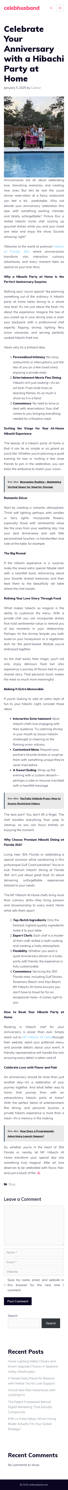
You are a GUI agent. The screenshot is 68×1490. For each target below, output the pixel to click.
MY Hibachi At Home (38, 1037)
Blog (12, 1184)
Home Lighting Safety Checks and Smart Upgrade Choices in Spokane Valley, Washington (33, 1366)
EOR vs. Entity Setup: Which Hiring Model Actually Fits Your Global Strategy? (32, 1424)
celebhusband (22, 7)
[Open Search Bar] (51, 8)
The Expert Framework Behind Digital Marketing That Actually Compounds (30, 1407)
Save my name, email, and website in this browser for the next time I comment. (36, 1285)
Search (13, 1316)
